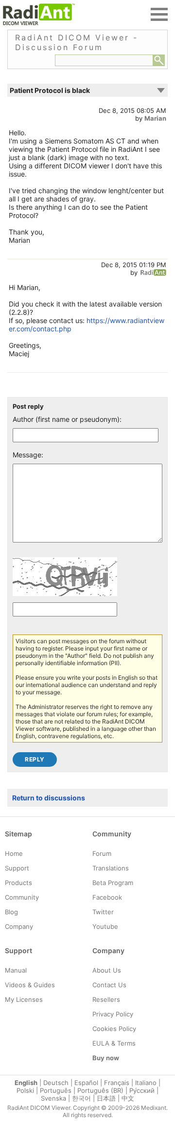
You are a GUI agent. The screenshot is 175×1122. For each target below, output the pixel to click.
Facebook (107, 897)
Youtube (105, 926)
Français (116, 1082)
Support (17, 868)
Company (19, 926)
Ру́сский (142, 1090)
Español (86, 1082)
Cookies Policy (114, 1028)
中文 (128, 1098)
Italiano (146, 1082)
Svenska (53, 1098)
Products (18, 883)
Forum (101, 853)
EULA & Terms (114, 1043)
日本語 (106, 1098)
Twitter (103, 912)
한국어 (81, 1098)
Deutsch (56, 1082)
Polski (25, 1090)
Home (14, 853)
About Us (106, 970)
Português (55, 1090)
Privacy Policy (112, 1014)
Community (22, 897)
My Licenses (24, 999)
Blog (11, 912)
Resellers (106, 999)
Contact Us (109, 985)
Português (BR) (100, 1090)
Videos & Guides (30, 985)
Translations (110, 868)
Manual (16, 970)
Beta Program (112, 883)
